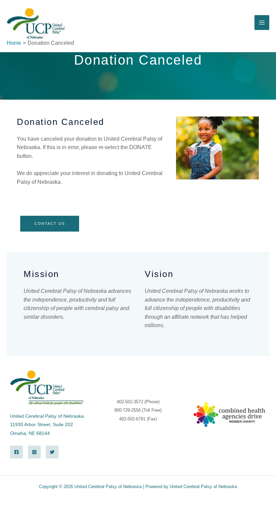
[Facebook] (16, 452)
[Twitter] (52, 452)
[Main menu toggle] (261, 22)
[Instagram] (34, 452)
